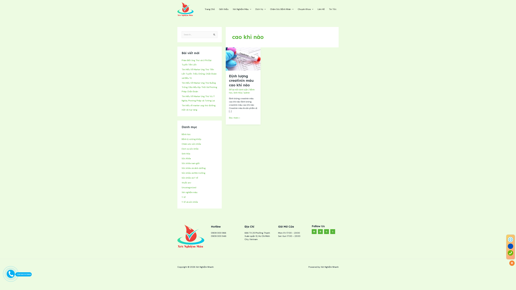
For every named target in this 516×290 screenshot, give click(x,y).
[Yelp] (332, 231)
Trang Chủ (210, 9)
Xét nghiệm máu (189, 192)
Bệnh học (186, 134)
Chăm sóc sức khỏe (191, 144)
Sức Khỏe (186, 158)
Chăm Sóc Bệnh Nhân (280, 9)
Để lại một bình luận (238, 89)
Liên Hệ (321, 9)
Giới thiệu (223, 9)
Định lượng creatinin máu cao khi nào (241, 80)
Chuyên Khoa (304, 9)
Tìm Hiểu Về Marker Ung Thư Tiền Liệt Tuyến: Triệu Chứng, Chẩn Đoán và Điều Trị (199, 73)
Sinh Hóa (186, 153)
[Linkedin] (320, 231)
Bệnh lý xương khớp (191, 139)
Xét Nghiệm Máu (241, 9)
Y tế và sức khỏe (190, 202)
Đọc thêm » (234, 117)
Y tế (184, 197)
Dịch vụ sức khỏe (190, 148)
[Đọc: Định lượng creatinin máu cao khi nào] (243, 58)
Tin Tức (332, 9)
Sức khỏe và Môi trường (193, 173)
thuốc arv (186, 182)
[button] (250, 9)
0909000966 (24, 274)
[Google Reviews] (326, 231)
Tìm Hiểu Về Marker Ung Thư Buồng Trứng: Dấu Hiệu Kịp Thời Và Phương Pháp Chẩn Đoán (199, 87)
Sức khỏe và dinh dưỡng (194, 168)
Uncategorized (189, 187)
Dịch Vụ (259, 9)
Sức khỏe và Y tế (190, 177)
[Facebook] (314, 231)
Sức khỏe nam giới (191, 163)
